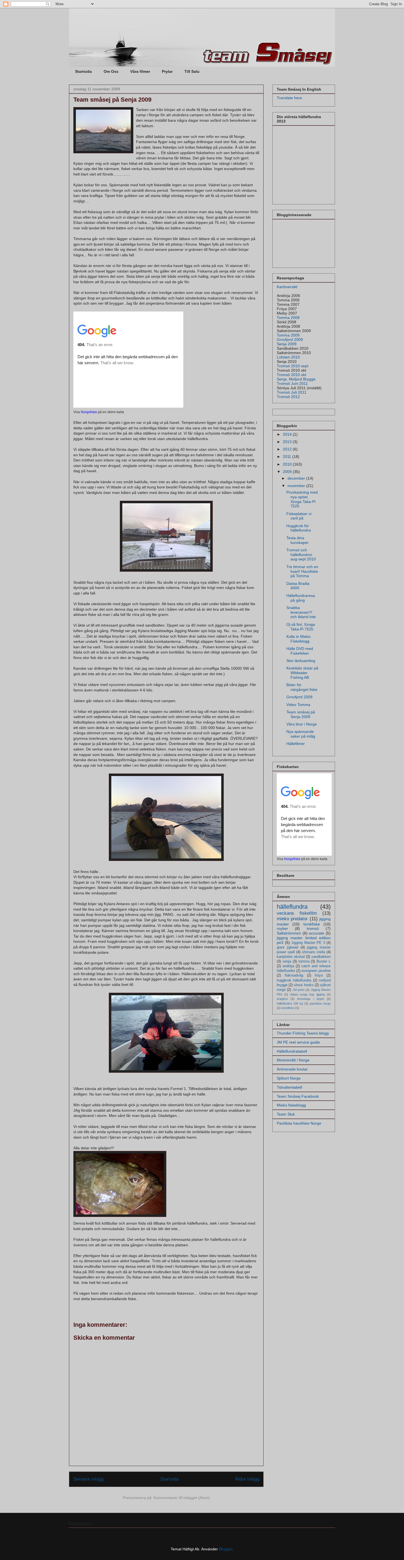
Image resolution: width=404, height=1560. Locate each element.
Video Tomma (298, 704)
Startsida (83, 71)
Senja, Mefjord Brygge (296, 379)
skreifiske (287, 1008)
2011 (287, 456)
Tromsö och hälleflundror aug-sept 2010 (301, 554)
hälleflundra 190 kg (290, 1003)
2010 (288, 464)
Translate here (289, 98)
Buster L (324, 961)
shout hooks (303, 985)
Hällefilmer (295, 743)
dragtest (282, 998)
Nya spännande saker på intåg (300, 733)
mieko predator (292, 918)
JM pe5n (299, 989)
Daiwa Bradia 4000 (297, 585)
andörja (288, 966)
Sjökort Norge (289, 1078)
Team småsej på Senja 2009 (300, 714)
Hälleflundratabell (292, 1051)
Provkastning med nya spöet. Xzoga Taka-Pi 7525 (302, 499)
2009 (288, 471)
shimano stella (313, 952)
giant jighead (287, 947)
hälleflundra (292, 906)
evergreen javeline (316, 971)
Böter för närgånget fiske (301, 687)
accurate (316, 933)
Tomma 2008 (288, 317)
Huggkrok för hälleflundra (298, 528)
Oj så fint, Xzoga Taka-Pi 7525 (300, 626)
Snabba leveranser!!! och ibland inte (301, 612)
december (296, 478)
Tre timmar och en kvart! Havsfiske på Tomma (302, 571)
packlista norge (320, 1003)
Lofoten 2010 (288, 357)
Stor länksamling (300, 660)
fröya (319, 975)
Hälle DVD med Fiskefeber (299, 650)
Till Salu (192, 71)
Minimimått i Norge (293, 1060)
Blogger (225, 1549)
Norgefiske (89, 412)
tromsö (313, 928)
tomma (303, 961)
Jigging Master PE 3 (308, 943)
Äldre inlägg (247, 1479)
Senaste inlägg (88, 1479)
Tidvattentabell (289, 1087)
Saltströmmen (289, 933)
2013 (288, 442)
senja (287, 961)
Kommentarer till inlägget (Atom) (182, 1497)
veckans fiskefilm (297, 913)
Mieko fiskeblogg (291, 1105)
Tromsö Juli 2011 (291, 392)
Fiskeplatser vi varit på (298, 516)
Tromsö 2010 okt (291, 374)
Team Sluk (286, 1114)
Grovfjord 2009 (290, 339)
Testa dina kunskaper (297, 540)
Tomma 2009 (288, 335)
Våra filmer (140, 71)
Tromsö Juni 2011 (292, 383)
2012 (288, 449)
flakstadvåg (294, 975)
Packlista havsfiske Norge (299, 1123)
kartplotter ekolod (291, 957)
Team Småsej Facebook (298, 1096)
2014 (288, 434)
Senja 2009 (287, 344)
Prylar (167, 71)
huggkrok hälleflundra (294, 980)
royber (282, 928)
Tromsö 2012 (288, 396)
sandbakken (321, 957)
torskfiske (311, 924)
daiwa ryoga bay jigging (307, 994)
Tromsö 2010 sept (292, 366)
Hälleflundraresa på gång (300, 597)
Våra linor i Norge (301, 724)
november (296, 485)
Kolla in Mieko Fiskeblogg (298, 638)
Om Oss (111, 71)
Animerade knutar (292, 1069)
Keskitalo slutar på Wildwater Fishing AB (302, 673)
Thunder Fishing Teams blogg (303, 1033)
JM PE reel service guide (298, 1042)
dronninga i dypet (310, 998)
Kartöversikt (287, 287)
